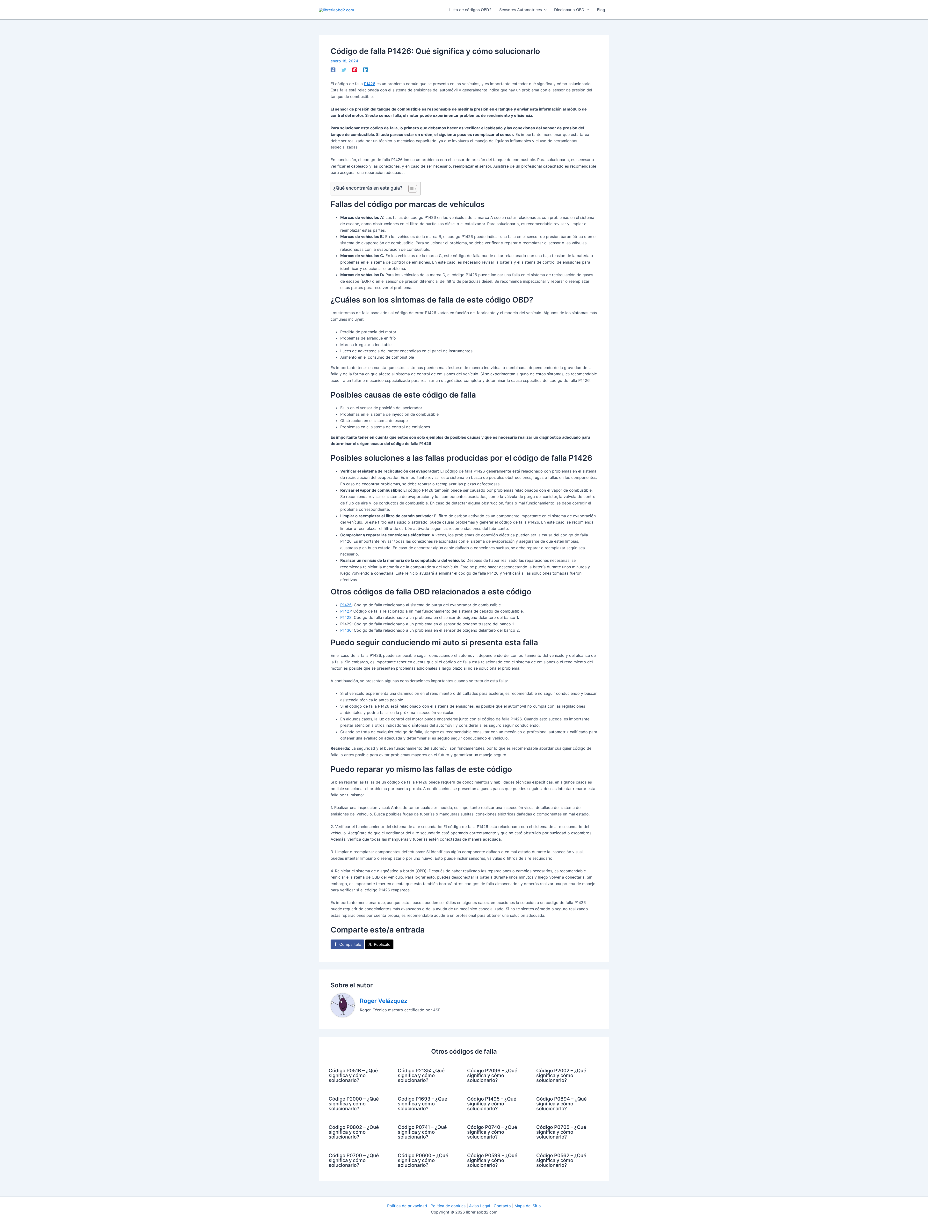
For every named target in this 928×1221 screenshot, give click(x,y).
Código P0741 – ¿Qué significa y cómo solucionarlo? (422, 1132)
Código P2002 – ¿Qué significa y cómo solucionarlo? (561, 1075)
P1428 (346, 617)
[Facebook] (333, 70)
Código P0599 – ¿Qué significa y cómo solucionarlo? (492, 1160)
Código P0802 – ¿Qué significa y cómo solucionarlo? (354, 1132)
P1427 (345, 611)
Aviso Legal (479, 1205)
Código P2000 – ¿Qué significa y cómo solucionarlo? (354, 1103)
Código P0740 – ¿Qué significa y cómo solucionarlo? (492, 1132)
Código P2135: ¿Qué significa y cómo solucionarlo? (421, 1075)
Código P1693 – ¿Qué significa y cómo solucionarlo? (422, 1103)
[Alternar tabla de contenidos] (410, 189)
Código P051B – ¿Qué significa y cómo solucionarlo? (353, 1075)
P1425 (346, 604)
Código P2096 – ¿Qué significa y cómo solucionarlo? (492, 1075)
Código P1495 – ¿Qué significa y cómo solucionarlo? (491, 1103)
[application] (544, 9)
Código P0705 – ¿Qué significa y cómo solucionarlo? (561, 1132)
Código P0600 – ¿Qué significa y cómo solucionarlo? (423, 1160)
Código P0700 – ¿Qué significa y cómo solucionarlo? (354, 1160)
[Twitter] (343, 70)
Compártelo (350, 944)
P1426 (369, 83)
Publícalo (382, 944)
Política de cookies (448, 1205)
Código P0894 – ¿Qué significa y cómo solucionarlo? (561, 1103)
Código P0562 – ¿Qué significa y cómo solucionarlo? (561, 1160)
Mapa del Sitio (528, 1205)
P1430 (346, 630)
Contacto (502, 1205)
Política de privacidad (407, 1205)
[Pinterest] (354, 70)
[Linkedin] (365, 70)
